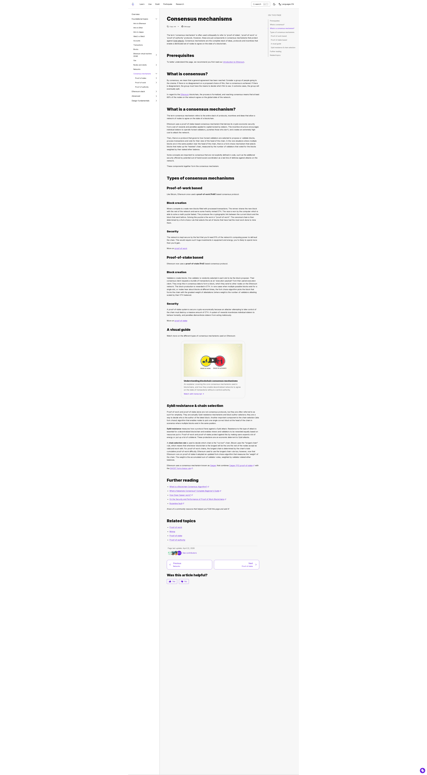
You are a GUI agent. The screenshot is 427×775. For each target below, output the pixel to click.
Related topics (275, 55)
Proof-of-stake (140, 78)
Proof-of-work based (279, 36)
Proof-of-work (140, 82)
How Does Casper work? (181, 495)
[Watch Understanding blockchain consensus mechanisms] (213, 360)
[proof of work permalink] (166, 188)
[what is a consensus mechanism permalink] (166, 109)
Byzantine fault (176, 503)
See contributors (189, 553)
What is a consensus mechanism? (282, 28)
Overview (136, 14)
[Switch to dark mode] (274, 4)
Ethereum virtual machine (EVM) (142, 55)
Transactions (138, 45)
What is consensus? (277, 25)
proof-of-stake (181, 321)
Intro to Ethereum (139, 23)
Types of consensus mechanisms (282, 32)
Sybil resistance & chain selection (283, 47)
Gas (134, 60)
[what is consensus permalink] (166, 74)
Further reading (275, 51)
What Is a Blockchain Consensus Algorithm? (189, 487)
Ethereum (185, 94)
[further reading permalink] (166, 480)
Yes (173, 581)
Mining (172, 531)
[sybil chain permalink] (166, 406)
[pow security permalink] (166, 231)
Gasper (213, 465)
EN (288, 4)
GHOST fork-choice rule (181, 468)
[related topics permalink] (166, 520)
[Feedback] (422, 770)
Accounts (136, 41)
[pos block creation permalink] (166, 272)
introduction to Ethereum (233, 62)
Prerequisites (275, 21)
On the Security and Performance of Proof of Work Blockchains (197, 499)
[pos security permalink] (166, 303)
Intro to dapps (138, 32)
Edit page (186, 27)
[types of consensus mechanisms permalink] (166, 178)
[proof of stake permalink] (166, 257)
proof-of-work (181, 248)
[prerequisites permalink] (166, 55)
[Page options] (178, 26)
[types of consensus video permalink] (166, 329)
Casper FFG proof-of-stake (242, 465)
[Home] (133, 4)
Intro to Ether (138, 28)
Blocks (135, 49)
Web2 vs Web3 (139, 36)
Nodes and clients (140, 65)
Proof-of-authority (142, 87)
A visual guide (276, 44)
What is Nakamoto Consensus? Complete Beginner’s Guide (195, 491)
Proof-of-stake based (279, 40)
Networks (136, 69)
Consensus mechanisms (142, 74)
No (185, 581)
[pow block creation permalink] (166, 203)
